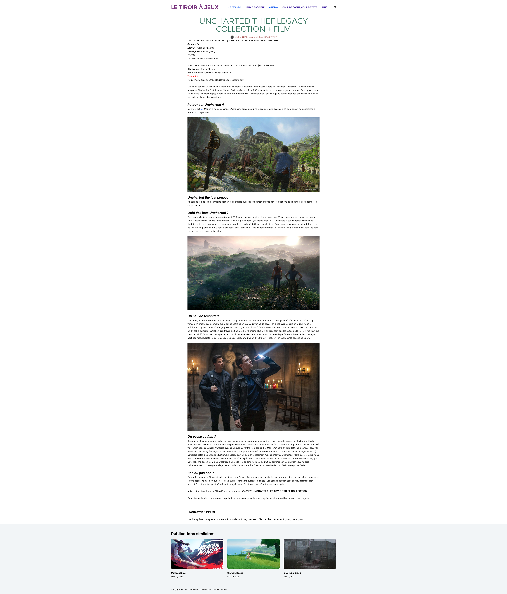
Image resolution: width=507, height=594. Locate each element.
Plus (324, 7)
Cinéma (273, 7)
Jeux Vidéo (234, 7)
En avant (268, 37)
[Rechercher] (335, 7)
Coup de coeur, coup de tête (299, 7)
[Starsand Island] (253, 554)
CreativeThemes (219, 589)
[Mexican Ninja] (197, 554)
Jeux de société (255, 7)
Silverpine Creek (292, 573)
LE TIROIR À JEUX (195, 7)
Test (275, 37)
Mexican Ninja (178, 573)
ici (202, 109)
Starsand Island (235, 573)
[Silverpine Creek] (310, 554)
